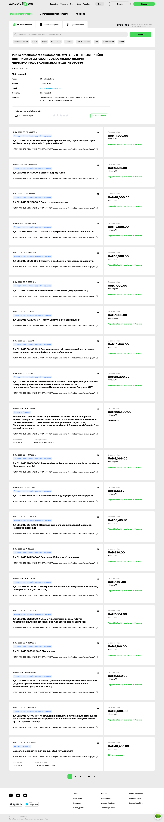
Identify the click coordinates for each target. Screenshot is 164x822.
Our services (75, 4)
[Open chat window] (158, 816)
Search (140, 34)
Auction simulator (108, 803)
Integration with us (136, 803)
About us (86, 4)
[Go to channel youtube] (18, 795)
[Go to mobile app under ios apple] (16, 804)
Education (54, 4)
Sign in (120, 4)
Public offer (77, 798)
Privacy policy (78, 808)
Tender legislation (108, 808)
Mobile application (136, 794)
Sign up (144, 4)
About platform (135, 798)
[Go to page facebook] (11, 795)
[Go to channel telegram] (25, 795)
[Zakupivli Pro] (21, 4)
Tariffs (75, 794)
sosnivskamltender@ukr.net (50, 88)
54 (89, 776)
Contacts (64, 4)
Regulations (105, 798)
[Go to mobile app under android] (32, 804)
